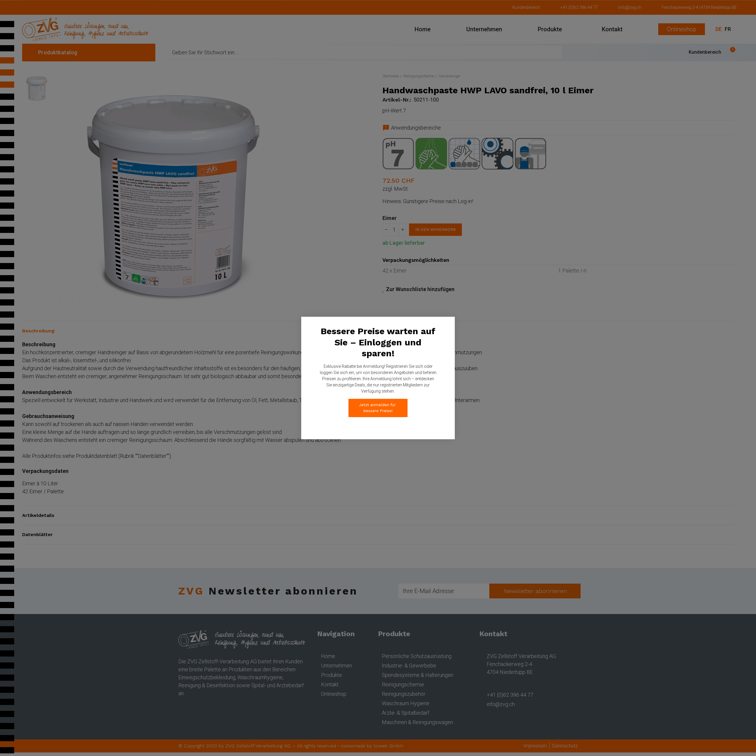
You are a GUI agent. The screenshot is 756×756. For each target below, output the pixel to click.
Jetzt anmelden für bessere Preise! (378, 408)
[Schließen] (461, 310)
